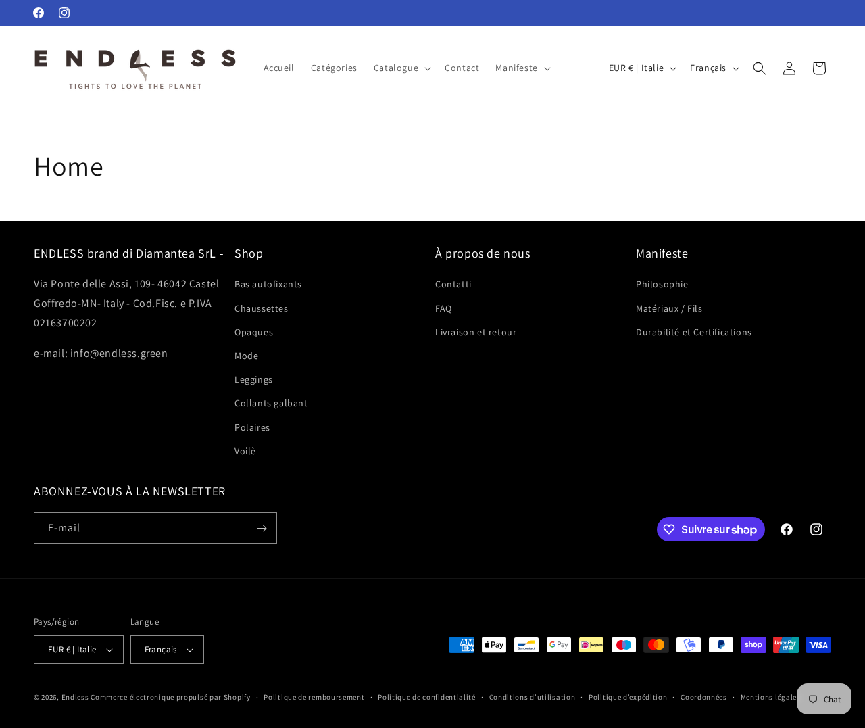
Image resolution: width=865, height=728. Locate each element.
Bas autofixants (268, 284)
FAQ (443, 308)
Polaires (252, 427)
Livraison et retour (475, 332)
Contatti (453, 284)
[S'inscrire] (261, 528)
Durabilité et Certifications (694, 332)
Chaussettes (261, 308)
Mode (246, 355)
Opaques (253, 332)
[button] (401, 67)
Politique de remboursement (314, 697)
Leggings (253, 379)
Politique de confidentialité (427, 697)
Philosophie (662, 284)
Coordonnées (704, 697)
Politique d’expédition (628, 697)
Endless (75, 697)
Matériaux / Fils (669, 308)
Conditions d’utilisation (532, 697)
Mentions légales (771, 697)
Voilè (245, 451)
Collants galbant (271, 403)
